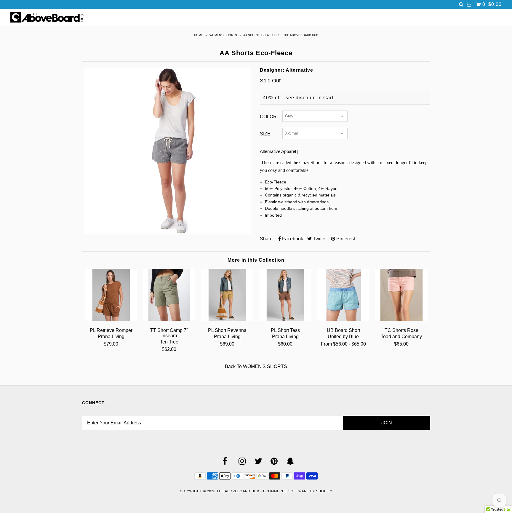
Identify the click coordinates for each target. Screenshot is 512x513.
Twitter (319, 238)
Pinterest (345, 238)
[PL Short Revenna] (227, 319)
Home (198, 35)
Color (268, 116)
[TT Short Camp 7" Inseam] (169, 319)
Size (265, 133)
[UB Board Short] (343, 319)
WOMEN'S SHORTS (223, 35)
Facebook (292, 238)
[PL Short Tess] (285, 319)
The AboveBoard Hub (238, 491)
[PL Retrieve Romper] (111, 319)
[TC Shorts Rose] (401, 319)
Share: (267, 238)
